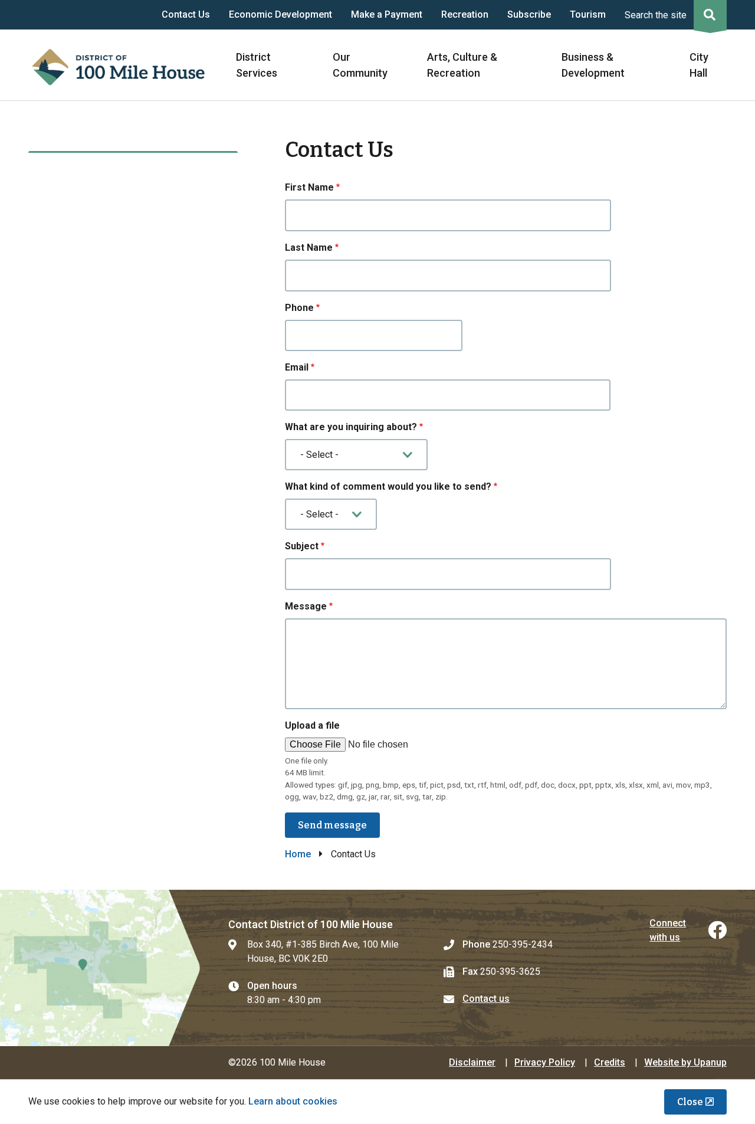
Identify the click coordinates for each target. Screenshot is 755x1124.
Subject (302, 546)
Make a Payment (386, 14)
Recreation (464, 14)
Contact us (486, 998)
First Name (309, 187)
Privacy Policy (544, 1062)
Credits (609, 1062)
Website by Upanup (685, 1062)
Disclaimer (472, 1062)
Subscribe (529, 14)
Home (298, 854)
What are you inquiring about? (351, 426)
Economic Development (280, 14)
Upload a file (312, 725)
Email (296, 367)
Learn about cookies (292, 1101)
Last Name (309, 247)
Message (306, 606)
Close (690, 1101)
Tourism (588, 14)
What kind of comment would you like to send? (388, 486)
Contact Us (186, 14)
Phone (299, 307)
